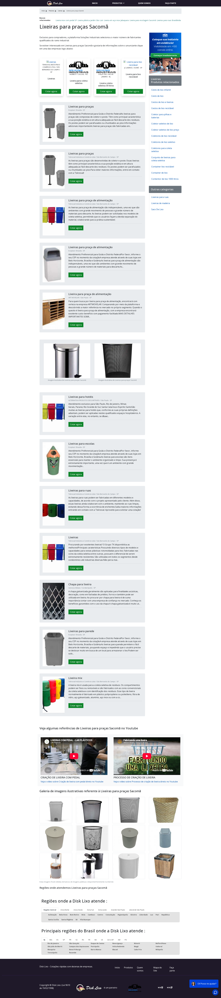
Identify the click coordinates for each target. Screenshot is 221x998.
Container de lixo (159, 172)
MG (50, 940)
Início (117, 967)
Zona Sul (90, 910)
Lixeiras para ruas (160, 197)
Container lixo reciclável (162, 166)
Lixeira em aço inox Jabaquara (116, 20)
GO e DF (110, 940)
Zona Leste (102, 910)
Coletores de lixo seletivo (163, 142)
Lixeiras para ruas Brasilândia (169, 20)
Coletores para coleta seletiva (161, 150)
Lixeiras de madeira (160, 203)
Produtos (117, 3)
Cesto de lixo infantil (161, 89)
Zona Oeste (78, 910)
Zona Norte (64, 910)
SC (77, 940)
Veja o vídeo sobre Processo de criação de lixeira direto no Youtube (146, 781)
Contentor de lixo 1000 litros (165, 179)
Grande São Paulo (118, 910)
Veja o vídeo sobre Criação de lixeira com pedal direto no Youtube (72, 781)
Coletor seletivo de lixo (162, 123)
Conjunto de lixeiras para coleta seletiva (163, 159)
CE (102, 940)
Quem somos (144, 3)
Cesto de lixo (157, 96)
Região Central (50, 910)
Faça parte (170, 3)
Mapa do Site (157, 969)
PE (89, 940)
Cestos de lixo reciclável (162, 108)
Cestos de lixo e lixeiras (162, 102)
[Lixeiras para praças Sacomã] (51, 61)
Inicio (95, 3)
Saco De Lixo (157, 209)
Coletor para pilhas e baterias (161, 116)
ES (57, 940)
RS (83, 940)
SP (64, 940)
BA (96, 940)
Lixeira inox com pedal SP (66, 20)
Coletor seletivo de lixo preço (165, 129)
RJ (44, 940)
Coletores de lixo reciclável (163, 136)
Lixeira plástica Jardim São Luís (90, 20)
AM (119, 940)
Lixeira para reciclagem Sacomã (143, 20)
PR (70, 940)
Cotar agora (51, 91)
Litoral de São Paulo (136, 910)
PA (126, 940)
